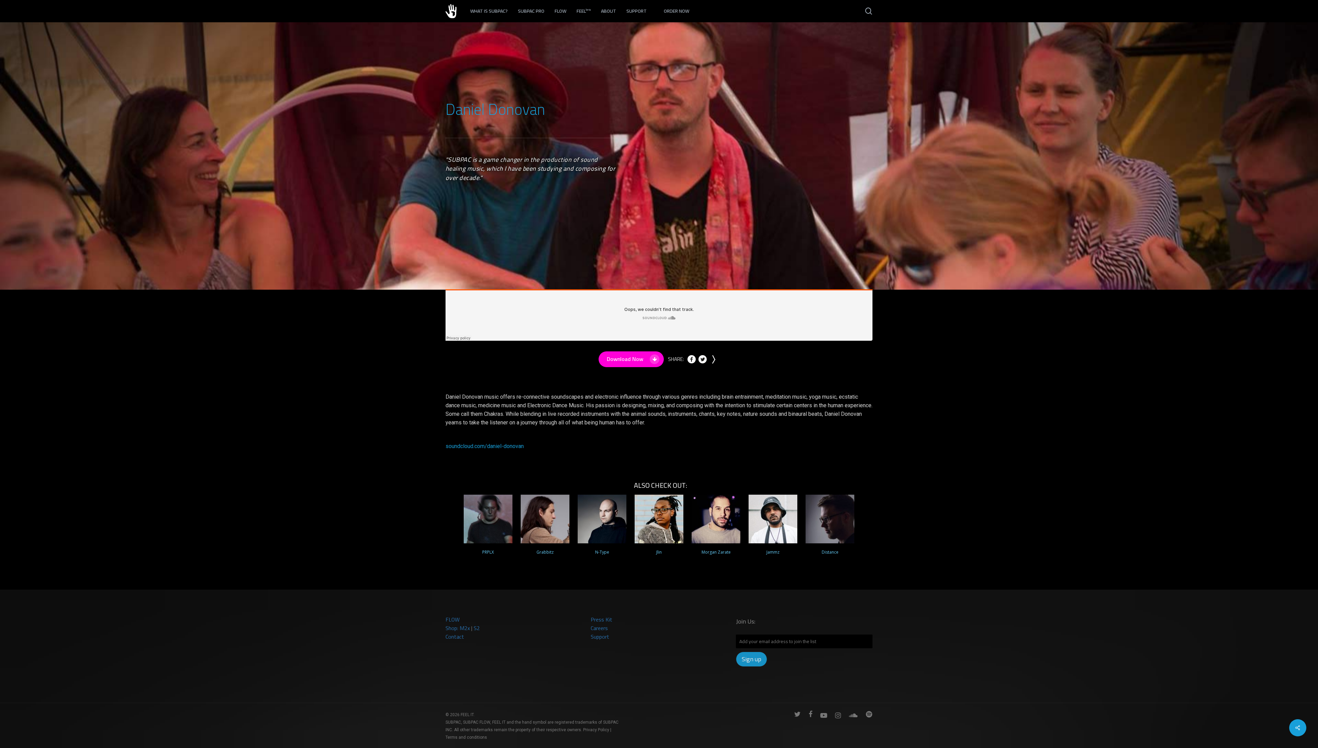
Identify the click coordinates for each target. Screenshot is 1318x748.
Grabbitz (545, 552)
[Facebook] (691, 362)
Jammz (772, 552)
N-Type (602, 552)
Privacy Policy (596, 729)
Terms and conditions (466, 737)
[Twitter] (702, 362)
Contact (455, 636)
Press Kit (601, 619)
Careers (599, 628)
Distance (830, 552)
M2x (465, 628)
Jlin (659, 552)
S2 (477, 628)
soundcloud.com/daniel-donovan (485, 446)
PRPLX (488, 552)
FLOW (453, 619)
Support (600, 636)
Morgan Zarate (716, 552)
